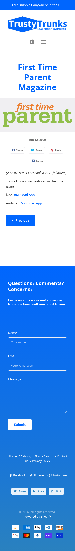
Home (13, 456)
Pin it (58, 491)
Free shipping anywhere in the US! (37, 5)
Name (12, 333)
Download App (24, 195)
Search (48, 456)
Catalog (26, 456)
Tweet (22, 491)
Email (12, 356)
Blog (37, 456)
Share (40, 491)
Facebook (19, 475)
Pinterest (39, 475)
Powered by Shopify (37, 516)
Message (14, 379)
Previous (22, 220)
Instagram (60, 475)
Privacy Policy (41, 461)
